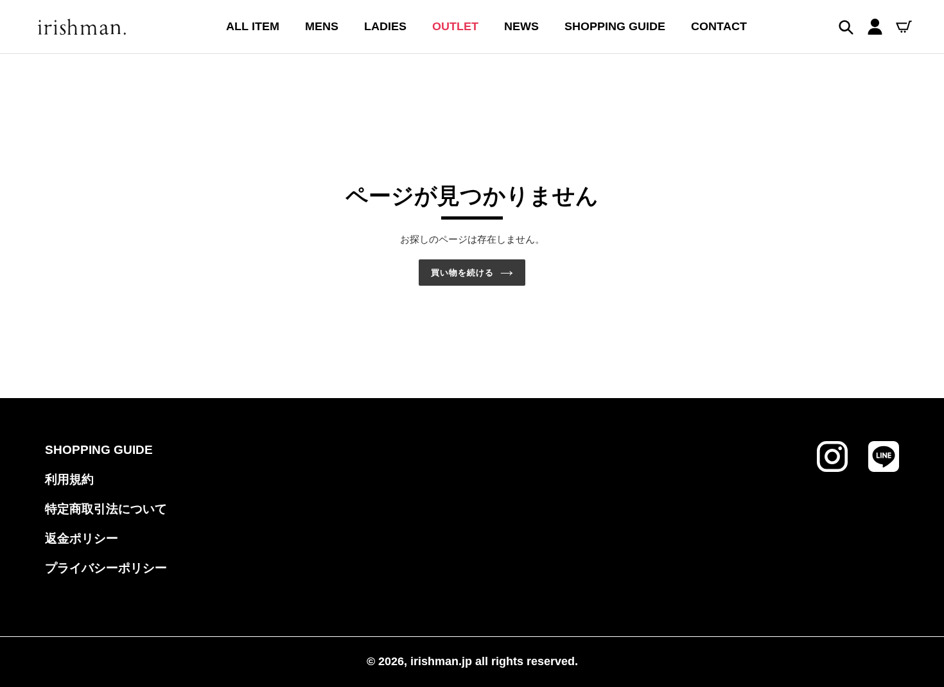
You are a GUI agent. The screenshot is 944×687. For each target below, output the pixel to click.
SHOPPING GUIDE (99, 450)
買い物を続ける (462, 272)
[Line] (883, 468)
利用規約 (69, 479)
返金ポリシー (81, 538)
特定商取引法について (106, 509)
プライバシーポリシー (106, 568)
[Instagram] (832, 468)
